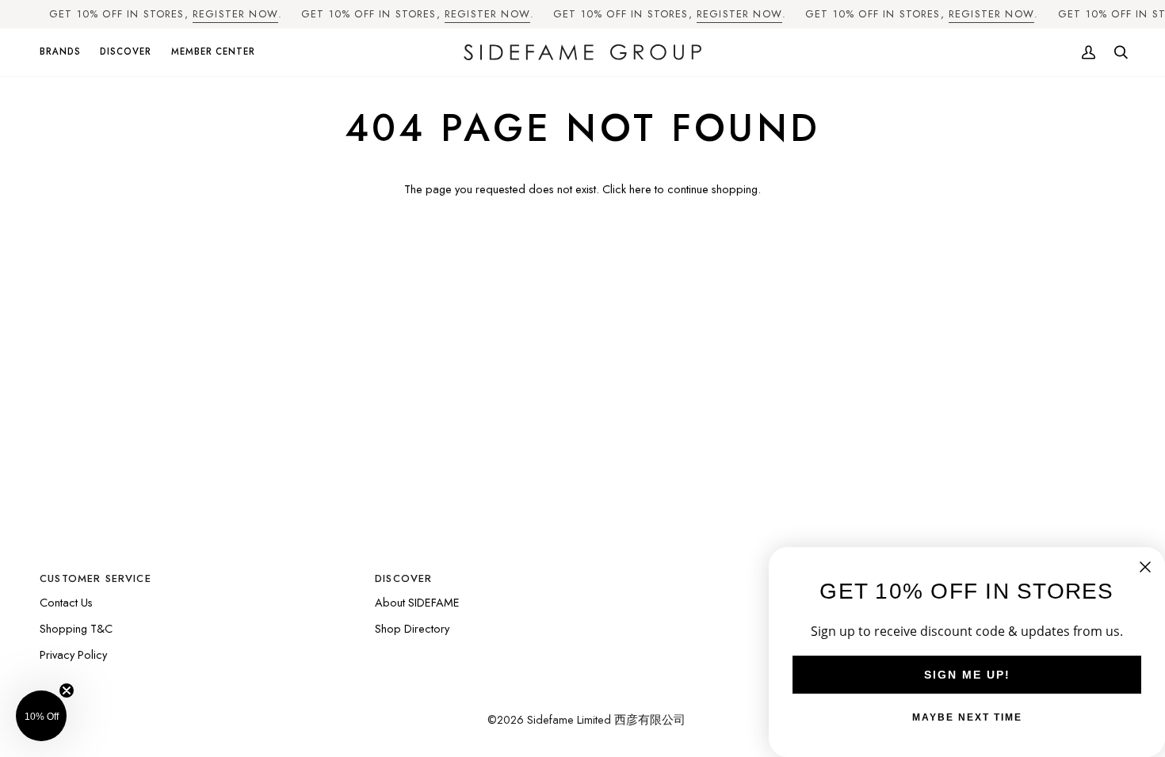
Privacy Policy (73, 654)
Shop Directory (412, 628)
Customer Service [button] (95, 578)
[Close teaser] (66, 690)
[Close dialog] (1145, 567)
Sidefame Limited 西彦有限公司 (606, 719)
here (640, 189)
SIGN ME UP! (967, 674)
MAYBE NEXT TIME (967, 717)
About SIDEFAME (417, 602)
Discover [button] (403, 578)
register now (235, 13)
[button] (65, 53)
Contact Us (66, 602)
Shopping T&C (76, 628)
